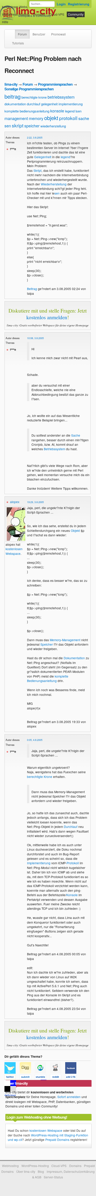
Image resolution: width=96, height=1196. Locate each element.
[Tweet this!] (12, 1078)
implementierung (70, 104)
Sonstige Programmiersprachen (29, 88)
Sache (75, 435)
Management (71, 640)
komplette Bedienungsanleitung (47, 678)
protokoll (68, 118)
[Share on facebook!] (72, 1078)
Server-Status (53, 1177)
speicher (32, 126)
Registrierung (78, 4)
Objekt (75, 530)
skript (17, 125)
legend (70, 111)
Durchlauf (70, 826)
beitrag (12, 96)
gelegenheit (49, 104)
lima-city (10, 84)
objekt (51, 118)
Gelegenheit (42, 157)
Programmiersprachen (55, 84)
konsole (57, 111)
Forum (22, 34)
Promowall (58, 34)
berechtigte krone (34, 97)
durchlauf (33, 104)
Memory (55, 640)
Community (75, 14)
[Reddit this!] (57, 1078)
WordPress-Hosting (15, 14)
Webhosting (10, 1165)
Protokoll (73, 863)
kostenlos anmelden (46, 317)
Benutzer (39, 34)
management (16, 118)
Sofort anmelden (69, 1096)
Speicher (46, 644)
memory (36, 118)
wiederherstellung (53, 126)
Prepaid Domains (57, 1139)
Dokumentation (74, 658)
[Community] (12, 32)
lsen (78, 111)
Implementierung (38, 863)
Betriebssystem (54, 449)
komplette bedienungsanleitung (26, 111)
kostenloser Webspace (18, 6)
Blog (41, 1171)
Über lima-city (25, 1171)
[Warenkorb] (12, 19)
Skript (37, 170)
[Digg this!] (27, 1078)
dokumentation (15, 104)
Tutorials (18, 43)
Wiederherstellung (54, 184)
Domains (39, 14)
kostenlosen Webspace (14, 551)
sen (7, 126)
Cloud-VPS (56, 14)
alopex (14, 502)
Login (61, 4)
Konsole (72, 895)
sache (83, 118)
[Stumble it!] (42, 1078)
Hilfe (5, 22)
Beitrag (32, 288)
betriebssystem (61, 97)
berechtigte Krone (39, 776)
